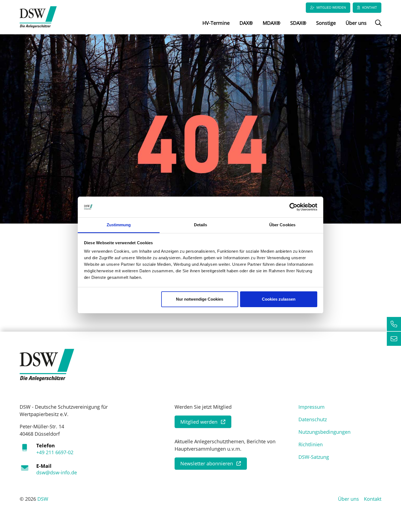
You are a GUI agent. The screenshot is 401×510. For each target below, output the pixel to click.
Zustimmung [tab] (119, 224)
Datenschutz (312, 419)
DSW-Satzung (313, 457)
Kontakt (369, 7)
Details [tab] (200, 224)
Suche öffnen (377, 26)
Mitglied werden (331, 7)
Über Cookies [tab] (282, 224)
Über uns (356, 23)
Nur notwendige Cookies (199, 299)
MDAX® (271, 23)
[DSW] (47, 364)
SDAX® (298, 23)
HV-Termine (216, 23)
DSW (42, 499)
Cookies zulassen (278, 299)
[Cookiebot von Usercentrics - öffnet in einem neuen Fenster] (293, 207)
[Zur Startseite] (38, 16)
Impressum (311, 407)
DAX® (246, 23)
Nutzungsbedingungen (324, 432)
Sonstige (326, 23)
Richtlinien (310, 444)
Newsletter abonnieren (206, 463)
